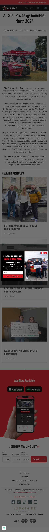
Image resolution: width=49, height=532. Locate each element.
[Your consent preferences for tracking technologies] (4, 528)
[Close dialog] (43, 253)
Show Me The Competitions (11, 276)
